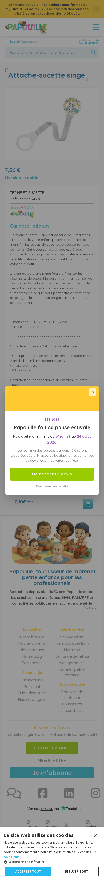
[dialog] (52, 854)
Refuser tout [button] (76, 871)
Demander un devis (52, 473)
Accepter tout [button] (28, 871)
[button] (52, 862)
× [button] (95, 836)
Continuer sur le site (52, 486)
